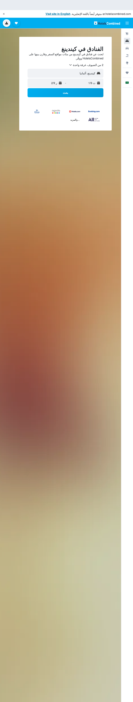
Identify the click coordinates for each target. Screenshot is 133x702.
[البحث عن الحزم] (127, 55)
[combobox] (86, 65)
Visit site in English (58, 14)
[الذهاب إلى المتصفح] (127, 62)
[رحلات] (127, 72)
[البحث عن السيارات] (127, 48)
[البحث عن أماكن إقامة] (127, 40)
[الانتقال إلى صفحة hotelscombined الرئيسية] (107, 23)
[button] (4, 14)
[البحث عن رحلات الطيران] (127, 33)
